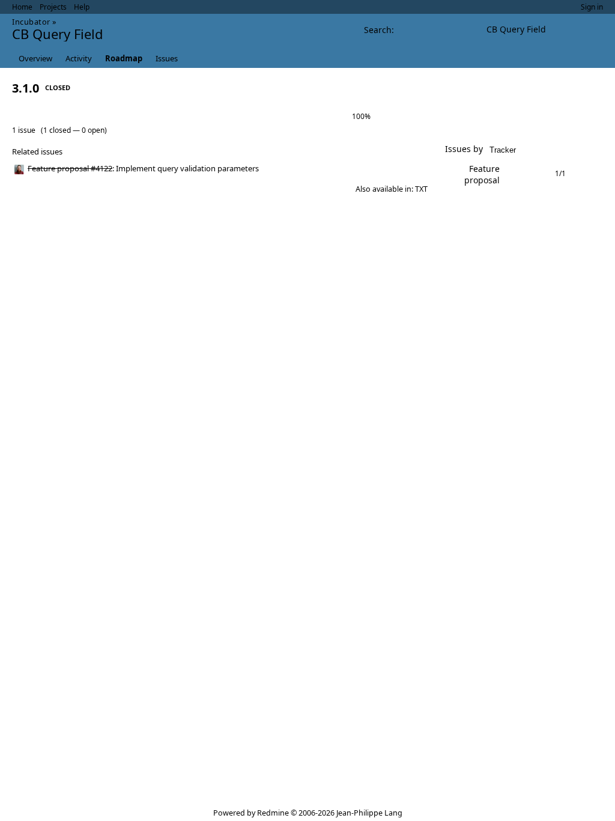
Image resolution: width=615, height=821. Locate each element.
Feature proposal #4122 (70, 168)
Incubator (31, 21)
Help (81, 7)
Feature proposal (482, 174)
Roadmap (123, 58)
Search (378, 29)
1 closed (57, 130)
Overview (35, 58)
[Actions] (414, 168)
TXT (421, 189)
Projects (53, 7)
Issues (167, 58)
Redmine (273, 813)
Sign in (592, 7)
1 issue (23, 130)
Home (22, 7)
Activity (78, 58)
